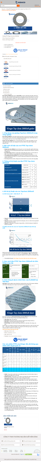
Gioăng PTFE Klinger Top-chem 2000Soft (9, 427)
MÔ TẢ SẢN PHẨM (8, 94)
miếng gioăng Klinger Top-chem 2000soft (20, 316)
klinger (15, 56)
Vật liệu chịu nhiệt (6, 89)
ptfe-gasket (12, 56)
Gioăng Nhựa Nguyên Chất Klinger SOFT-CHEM (15, 66)
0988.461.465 (37, 6)
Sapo (35, 459)
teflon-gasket (7, 56)
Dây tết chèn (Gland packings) (8, 87)
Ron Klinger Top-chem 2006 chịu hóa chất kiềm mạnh (25, 258)
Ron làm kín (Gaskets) (7, 85)
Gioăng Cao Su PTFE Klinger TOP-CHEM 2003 (14, 74)
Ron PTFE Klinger (8, 152)
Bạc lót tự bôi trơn (6, 92)
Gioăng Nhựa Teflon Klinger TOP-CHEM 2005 (14, 70)
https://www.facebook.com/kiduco (12, 54)
